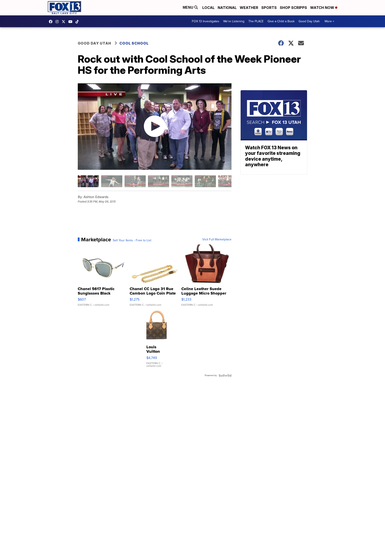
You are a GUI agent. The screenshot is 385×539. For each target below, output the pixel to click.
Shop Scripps (293, 7)
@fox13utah (78, 21)
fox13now (58, 21)
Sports (269, 7)
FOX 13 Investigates (205, 21)
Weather (249, 7)
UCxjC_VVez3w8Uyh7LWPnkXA (71, 21)
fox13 (65, 21)
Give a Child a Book (281, 21)
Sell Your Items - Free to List (132, 240)
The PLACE (256, 21)
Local (208, 7)
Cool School (134, 43)
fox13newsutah (52, 21)
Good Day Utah (309, 21)
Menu (188, 7)
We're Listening (233, 21)
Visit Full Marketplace (216, 239)
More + (329, 21)
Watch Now (322, 7)
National (227, 7)
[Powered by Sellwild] (225, 375)
